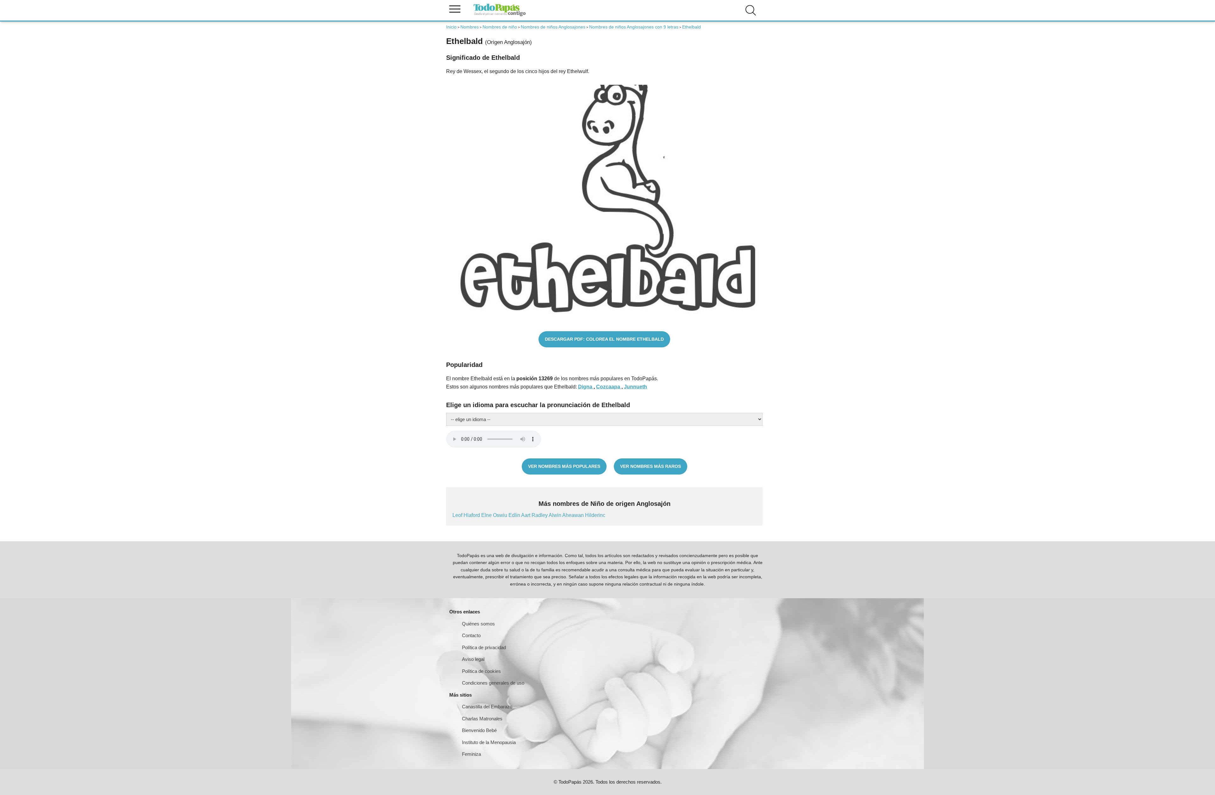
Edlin (514, 515)
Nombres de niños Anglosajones (553, 26)
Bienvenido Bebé (479, 730)
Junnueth (635, 386)
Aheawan (573, 515)
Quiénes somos (478, 623)
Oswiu (500, 515)
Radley (540, 515)
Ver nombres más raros (650, 466)
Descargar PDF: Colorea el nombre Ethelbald (604, 339)
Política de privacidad (484, 647)
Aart (526, 515)
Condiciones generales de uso (493, 683)
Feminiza (471, 754)
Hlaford (472, 515)
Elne (487, 515)
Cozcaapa (608, 386)
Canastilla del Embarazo (487, 706)
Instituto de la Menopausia (489, 742)
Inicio (451, 26)
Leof (458, 515)
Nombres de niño (500, 26)
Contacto (471, 635)
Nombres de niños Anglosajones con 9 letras (633, 26)
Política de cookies (481, 671)
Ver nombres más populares (564, 466)
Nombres (469, 26)
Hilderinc (595, 515)
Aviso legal (473, 659)
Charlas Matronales (482, 718)
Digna (586, 386)
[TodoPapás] (499, 15)
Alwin (555, 515)
